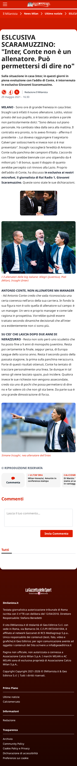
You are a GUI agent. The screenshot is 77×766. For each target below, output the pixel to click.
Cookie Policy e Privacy (16, 748)
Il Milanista (10, 14)
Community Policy (13, 743)
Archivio (8, 739)
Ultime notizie (53, 13)
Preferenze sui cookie (15, 758)
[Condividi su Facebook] (10, 92)
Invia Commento (56, 534)
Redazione (9, 720)
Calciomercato (11, 701)
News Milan (31, 13)
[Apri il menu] (5, 4)
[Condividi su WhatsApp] (3, 92)
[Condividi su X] (16, 92)
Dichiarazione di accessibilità (20, 753)
